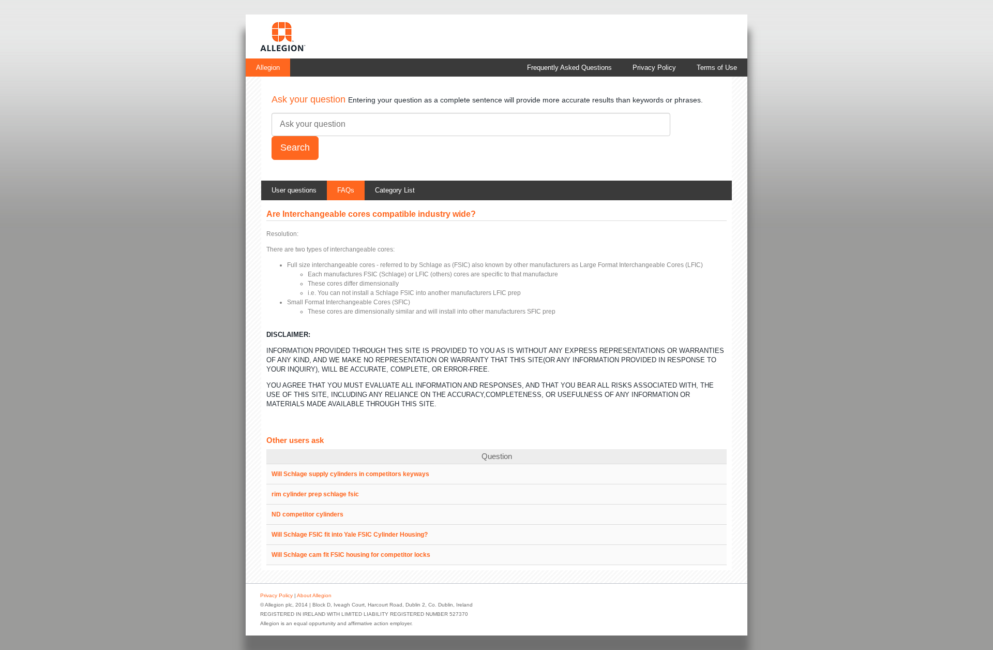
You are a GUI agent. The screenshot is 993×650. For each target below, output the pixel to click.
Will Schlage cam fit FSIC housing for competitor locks (351, 554)
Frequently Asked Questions (569, 67)
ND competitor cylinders (307, 514)
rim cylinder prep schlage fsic (315, 494)
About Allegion (314, 595)
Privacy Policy (654, 67)
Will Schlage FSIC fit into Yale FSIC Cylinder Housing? (350, 534)
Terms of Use (717, 67)
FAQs (345, 190)
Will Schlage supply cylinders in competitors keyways (350, 474)
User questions (294, 190)
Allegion (268, 67)
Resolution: (282, 234)
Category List (395, 190)
